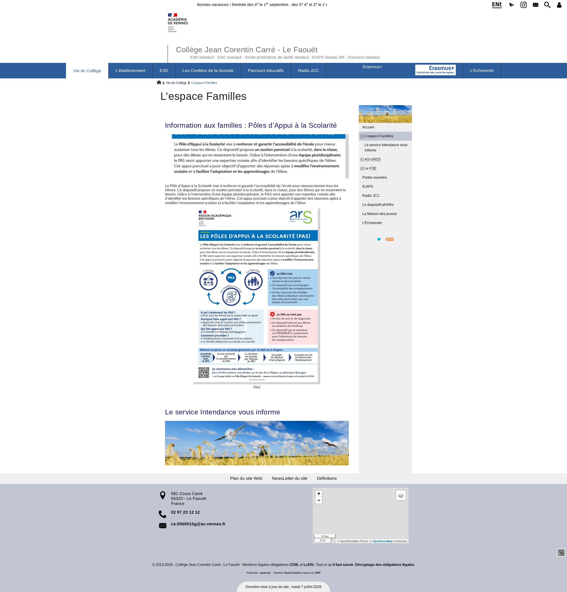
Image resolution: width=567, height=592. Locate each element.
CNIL (295, 565)
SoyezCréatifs (292, 572)
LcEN (308, 565)
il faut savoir (343, 565)
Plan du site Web (246, 478)
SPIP (317, 572)
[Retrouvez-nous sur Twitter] (379, 239)
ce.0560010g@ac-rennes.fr (198, 524)
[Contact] (536, 5)
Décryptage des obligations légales (384, 565)
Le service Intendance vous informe (222, 412)
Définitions (327, 478)
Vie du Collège (176, 83)
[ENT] (497, 6)
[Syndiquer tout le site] (389, 239)
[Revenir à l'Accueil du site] (161, 83)
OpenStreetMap (382, 541)
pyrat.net (265, 572)
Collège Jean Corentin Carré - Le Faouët (278, 52)
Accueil (368, 127)
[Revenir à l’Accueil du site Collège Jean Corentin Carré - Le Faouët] (178, 22)
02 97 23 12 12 (185, 512)
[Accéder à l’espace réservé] (559, 5)
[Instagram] (524, 5)
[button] (512, 5)
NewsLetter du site (289, 478)
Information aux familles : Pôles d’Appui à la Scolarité (251, 125)
